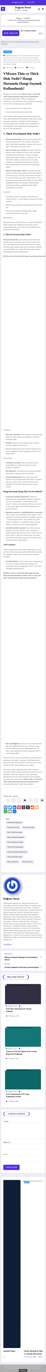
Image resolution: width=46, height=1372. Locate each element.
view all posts (7, 944)
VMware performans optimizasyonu (17, 852)
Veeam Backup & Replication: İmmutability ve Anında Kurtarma (23, 1352)
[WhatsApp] (36, 800)
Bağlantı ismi (6, 1142)
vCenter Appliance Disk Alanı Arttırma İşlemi (21, 967)
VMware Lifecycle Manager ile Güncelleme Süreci (20, 958)
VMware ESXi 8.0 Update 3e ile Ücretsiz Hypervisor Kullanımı (21, 1052)
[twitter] (13, 800)
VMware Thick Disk (12, 862)
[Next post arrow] (41, 967)
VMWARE (7, 51)
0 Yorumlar (31, 67)
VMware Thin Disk (11, 64)
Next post (7, 964)
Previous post (8, 954)
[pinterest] (31, 800)
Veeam (7, 1182)
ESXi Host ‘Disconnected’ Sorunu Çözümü (18, 1010)
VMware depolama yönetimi (11, 59)
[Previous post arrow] (41, 957)
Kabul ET (23, 1370)
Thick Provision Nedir (26, 55)
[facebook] (8, 800)
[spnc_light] (43, 9)
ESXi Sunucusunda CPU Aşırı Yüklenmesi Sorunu (17, 1095)
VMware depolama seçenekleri (30, 57)
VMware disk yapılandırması (26, 59)
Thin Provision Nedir (28, 827)
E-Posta (5, 1154)
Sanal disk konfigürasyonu (12, 55)
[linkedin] (19, 800)
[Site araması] (39, 9)
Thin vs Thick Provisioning (14, 57)
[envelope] (25, 800)
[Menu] (3, 9)
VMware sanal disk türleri (25, 62)
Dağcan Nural (23, 7)
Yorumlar (5, 1121)
